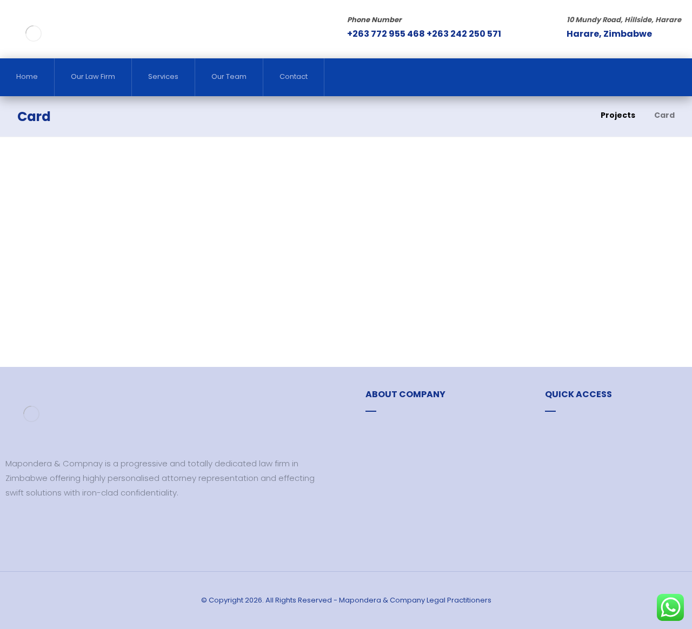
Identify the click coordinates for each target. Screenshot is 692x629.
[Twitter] (30, 525)
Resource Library (410, 430)
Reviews (573, 430)
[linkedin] (46, 525)
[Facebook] (13, 525)
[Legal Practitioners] (33, 33)
